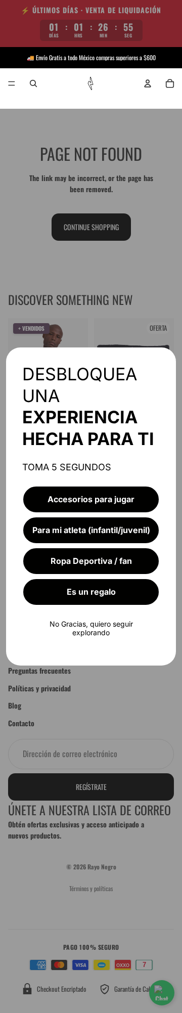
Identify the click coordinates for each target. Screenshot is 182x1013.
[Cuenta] (147, 83)
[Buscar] (33, 83)
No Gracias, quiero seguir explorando (91, 628)
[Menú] (11, 83)
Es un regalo (91, 592)
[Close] (164, 359)
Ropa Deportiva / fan (91, 561)
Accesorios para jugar (91, 499)
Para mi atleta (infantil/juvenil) (91, 530)
